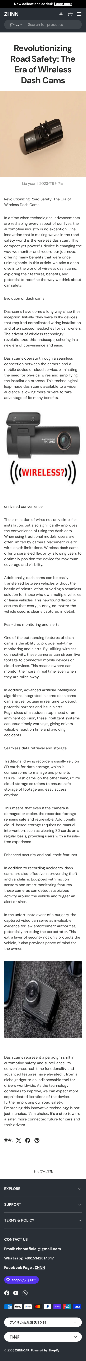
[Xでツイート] (18, 1140)
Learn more (63, 4)
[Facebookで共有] (27, 1140)
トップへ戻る (43, 1171)
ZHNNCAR (22, 1350)
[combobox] (43, 24)
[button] (70, 14)
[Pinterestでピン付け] (37, 1140)
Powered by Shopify (45, 1350)
